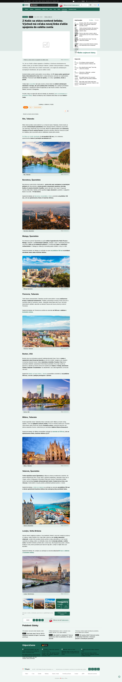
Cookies (76, 673)
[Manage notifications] (119, 677)
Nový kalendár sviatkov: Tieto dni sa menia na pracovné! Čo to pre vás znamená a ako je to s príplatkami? (43, 5)
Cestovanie (64, 9)
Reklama (46, 673)
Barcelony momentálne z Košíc (43, 196)
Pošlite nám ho (75, 5)
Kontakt (39, 673)
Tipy (55, 9)
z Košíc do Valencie (38, 487)
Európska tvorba (72, 9)
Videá (58, 9)
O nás (33, 673)
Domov (26, 9)
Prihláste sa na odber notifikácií (62, 613)
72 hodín (97, 20)
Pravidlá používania (67, 673)
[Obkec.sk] (25, 5)
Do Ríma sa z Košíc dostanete (30, 136)
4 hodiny (91, 20)
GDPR (83, 673)
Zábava (31, 9)
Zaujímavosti (38, 9)
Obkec (26, 673)
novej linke (32, 84)
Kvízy (51, 9)
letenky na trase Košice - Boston (37, 373)
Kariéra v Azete (55, 673)
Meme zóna (45, 9)
